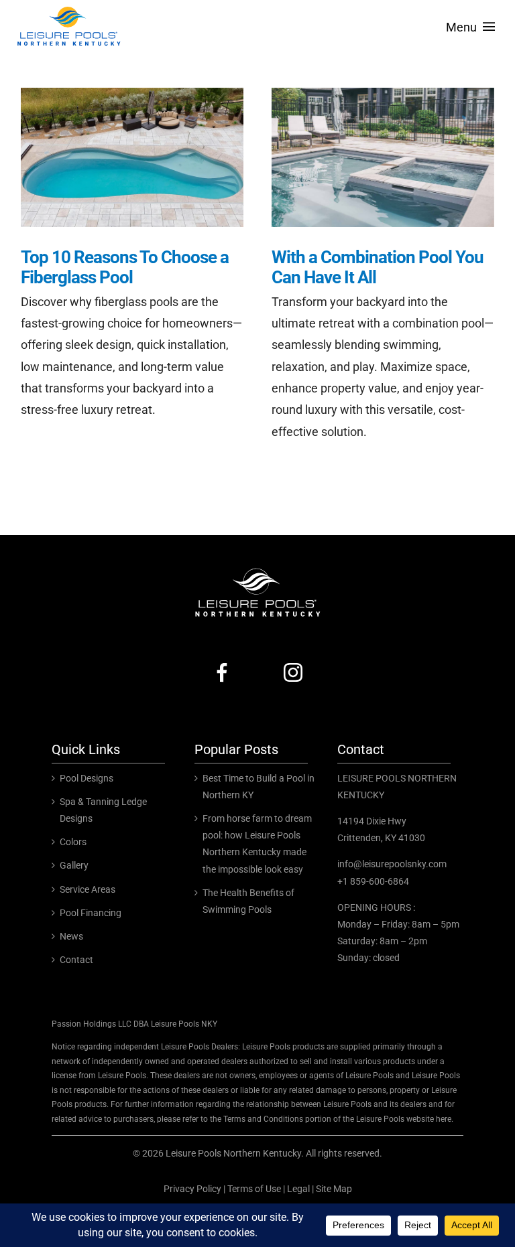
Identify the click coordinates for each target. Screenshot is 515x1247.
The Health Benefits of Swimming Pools (248, 901)
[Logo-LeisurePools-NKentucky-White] (257, 570)
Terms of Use (254, 1188)
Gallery (74, 865)
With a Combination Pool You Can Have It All (377, 267)
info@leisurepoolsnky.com (392, 864)
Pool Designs (86, 778)
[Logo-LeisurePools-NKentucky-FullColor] (68, 9)
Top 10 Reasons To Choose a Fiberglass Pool (125, 267)
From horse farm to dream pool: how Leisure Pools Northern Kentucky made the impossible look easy (257, 844)
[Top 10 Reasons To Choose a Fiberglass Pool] (132, 157)
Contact (76, 959)
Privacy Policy (192, 1188)
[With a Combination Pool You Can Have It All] (383, 157)
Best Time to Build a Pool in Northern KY (258, 786)
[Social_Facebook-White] (222, 661)
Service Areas (87, 889)
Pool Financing (90, 912)
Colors (73, 841)
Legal (298, 1188)
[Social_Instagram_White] (293, 661)
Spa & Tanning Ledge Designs (103, 810)
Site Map (334, 1188)
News (71, 936)
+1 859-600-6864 (373, 881)
